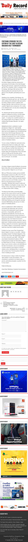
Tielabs (22, 536)
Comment (4, 320)
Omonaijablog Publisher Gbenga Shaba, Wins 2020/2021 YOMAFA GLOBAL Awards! (10, 304)
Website (3, 343)
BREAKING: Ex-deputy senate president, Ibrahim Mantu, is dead (17, 309)
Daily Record (5, 48)
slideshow (9, 49)
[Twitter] (13, 538)
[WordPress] (15, 538)
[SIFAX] (14, 15)
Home (2, 34)
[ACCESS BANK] (14, 283)
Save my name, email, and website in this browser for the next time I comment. (14, 349)
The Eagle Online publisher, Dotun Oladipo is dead (11, 522)
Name (3, 334)
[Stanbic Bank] (14, 29)
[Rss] (11, 538)
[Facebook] (12, 538)
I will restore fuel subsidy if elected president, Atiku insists (13, 519)
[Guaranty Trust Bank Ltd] (14, 506)
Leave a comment (17, 49)
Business (7, 34)
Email (3, 338)
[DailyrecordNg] (14, 6)
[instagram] (17, 538)
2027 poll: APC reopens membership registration (11, 517)
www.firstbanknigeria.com (7, 272)
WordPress (11, 536)
